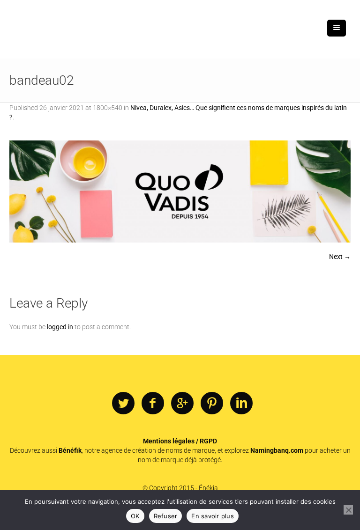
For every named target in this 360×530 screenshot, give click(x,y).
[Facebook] (153, 403)
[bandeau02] (180, 191)
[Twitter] (123, 403)
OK (135, 516)
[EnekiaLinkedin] (241, 403)
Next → (340, 256)
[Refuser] (348, 510)
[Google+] (182, 403)
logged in (60, 327)
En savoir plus (212, 516)
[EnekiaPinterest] (212, 403)
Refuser (166, 516)
